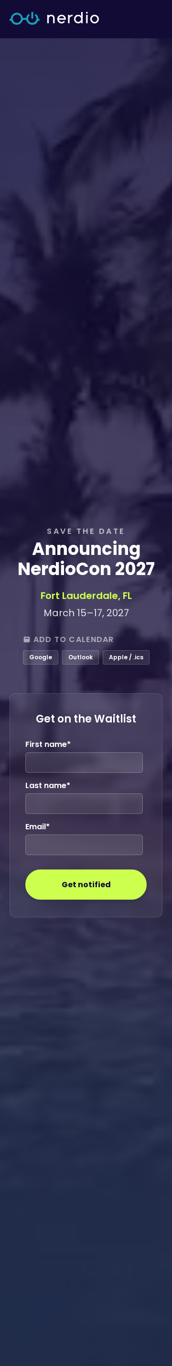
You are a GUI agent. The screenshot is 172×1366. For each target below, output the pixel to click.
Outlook (80, 657)
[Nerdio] (54, 19)
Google (40, 657)
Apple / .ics (126, 657)
